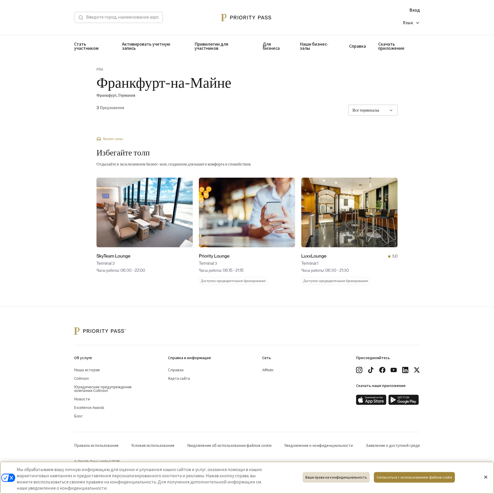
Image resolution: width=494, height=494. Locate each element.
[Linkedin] (405, 370)
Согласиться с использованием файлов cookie (414, 477)
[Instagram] (359, 370)
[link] (371, 400)
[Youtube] (394, 370)
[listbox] (411, 24)
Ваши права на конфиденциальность (336, 477)
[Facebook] (382, 370)
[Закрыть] (485, 477)
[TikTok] (371, 370)
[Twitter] (417, 370)
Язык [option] (408, 23)
